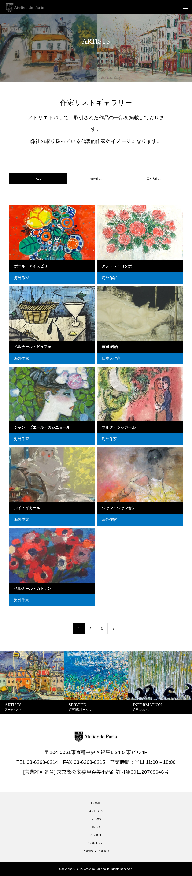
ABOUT (96, 835)
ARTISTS (96, 811)
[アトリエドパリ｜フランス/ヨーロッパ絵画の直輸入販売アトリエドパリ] (25, 7)
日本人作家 (154, 178)
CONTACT (96, 843)
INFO (96, 827)
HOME (96, 803)
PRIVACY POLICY (96, 851)
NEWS (96, 819)
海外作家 (96, 178)
